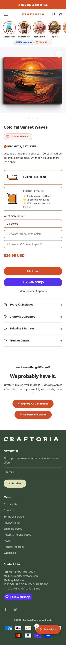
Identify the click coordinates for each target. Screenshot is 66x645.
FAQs (7, 540)
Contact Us (10, 504)
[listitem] (9, 29)
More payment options (33, 291)
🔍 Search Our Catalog (33, 414)
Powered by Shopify (42, 620)
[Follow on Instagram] (15, 609)
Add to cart (33, 271)
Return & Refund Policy (17, 534)
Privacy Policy (12, 522)
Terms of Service (14, 516)
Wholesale (10, 552)
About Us (9, 510)
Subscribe (15, 483)
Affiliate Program (14, 546)
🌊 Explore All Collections (33, 403)
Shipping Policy (13, 528)
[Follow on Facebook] (5, 609)
